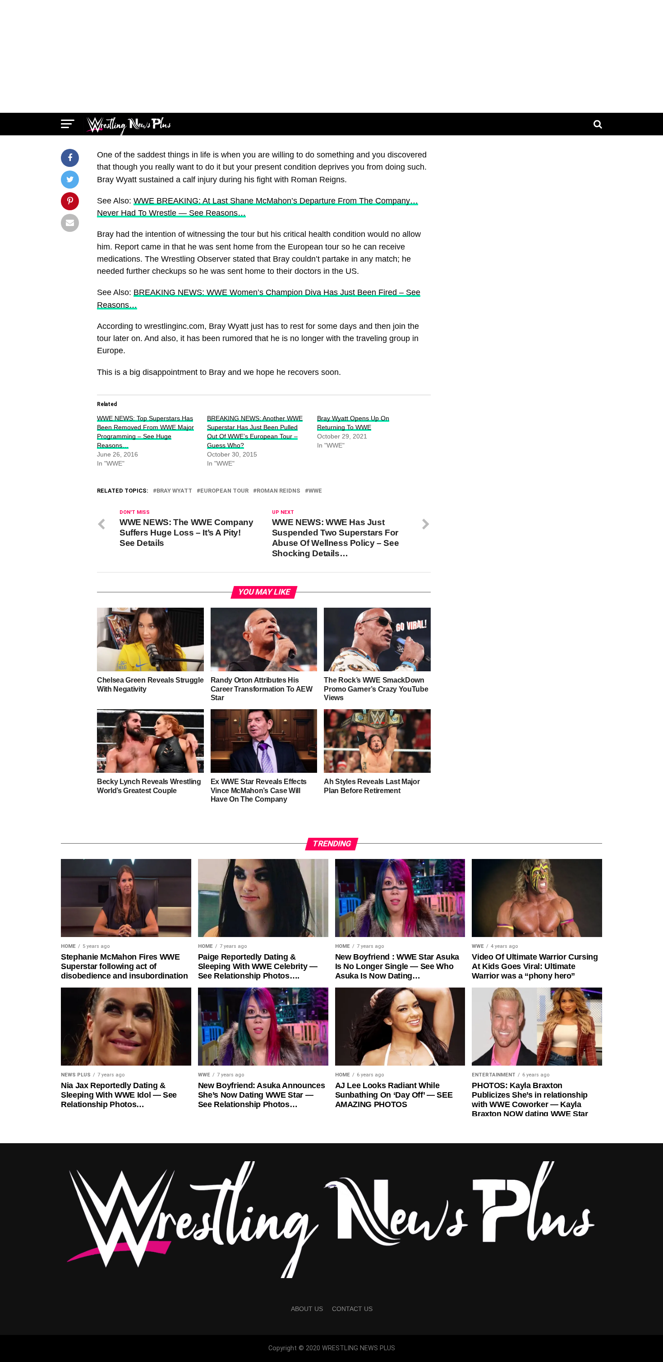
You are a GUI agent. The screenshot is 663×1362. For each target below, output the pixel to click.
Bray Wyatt (174, 491)
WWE (315, 491)
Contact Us (352, 1308)
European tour (224, 491)
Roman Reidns (278, 491)
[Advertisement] (331, 56)
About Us (307, 1308)
